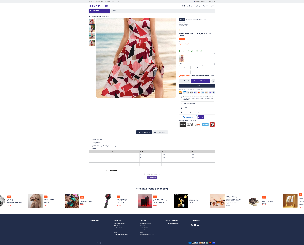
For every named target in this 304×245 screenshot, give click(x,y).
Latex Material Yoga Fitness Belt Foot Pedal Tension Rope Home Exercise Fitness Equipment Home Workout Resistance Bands (178, 200)
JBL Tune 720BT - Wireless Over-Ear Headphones (288, 201)
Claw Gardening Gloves (31, 201)
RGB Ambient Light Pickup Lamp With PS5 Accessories (106, 201)
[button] (213, 6)
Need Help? (188, 6)
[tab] (160, 132)
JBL (280, 199)
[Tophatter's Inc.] (98, 6)
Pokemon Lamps (138, 200)
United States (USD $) (93, 242)
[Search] (213, 11)
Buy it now (197, 85)
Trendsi (185, 25)
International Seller (66, 199)
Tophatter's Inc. (138, 199)
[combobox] (163, 11)
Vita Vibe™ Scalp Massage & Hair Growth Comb (69, 201)
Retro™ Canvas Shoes (212, 201)
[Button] (214, 53)
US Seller (27, 199)
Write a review (152, 177)
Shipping (181, 48)
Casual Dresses (185, 27)
